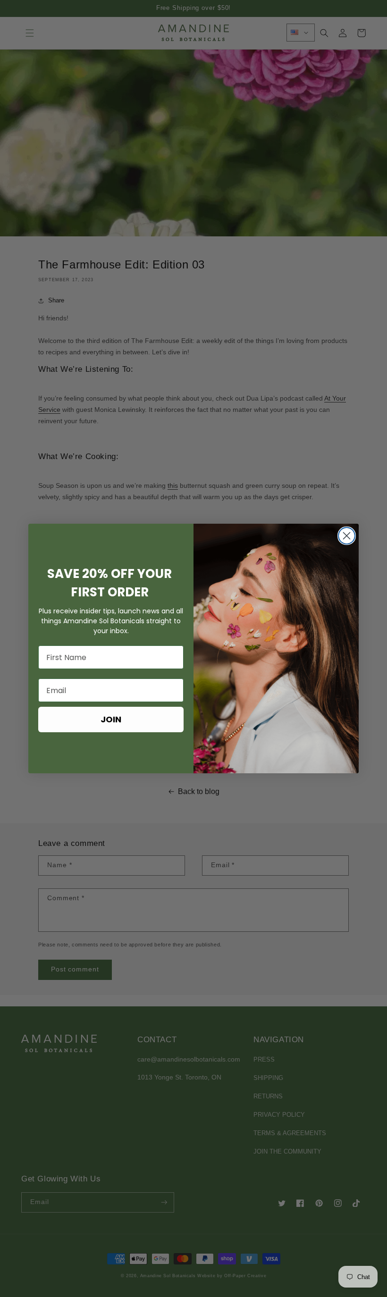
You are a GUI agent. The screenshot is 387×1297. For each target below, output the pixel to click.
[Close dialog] (346, 535)
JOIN (111, 719)
